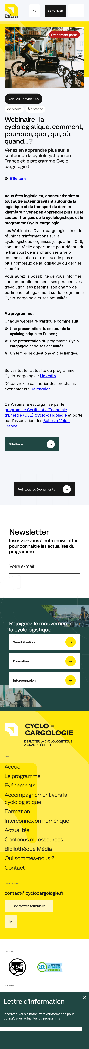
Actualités (17, 830)
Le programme (22, 776)
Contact (15, 867)
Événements (20, 785)
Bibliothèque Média (28, 849)
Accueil (13, 766)
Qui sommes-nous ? (29, 858)
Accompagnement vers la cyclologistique (36, 798)
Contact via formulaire (29, 906)
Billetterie (18, 178)
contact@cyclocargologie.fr (34, 893)
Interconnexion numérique (37, 820)
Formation (17, 811)
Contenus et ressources (34, 839)
